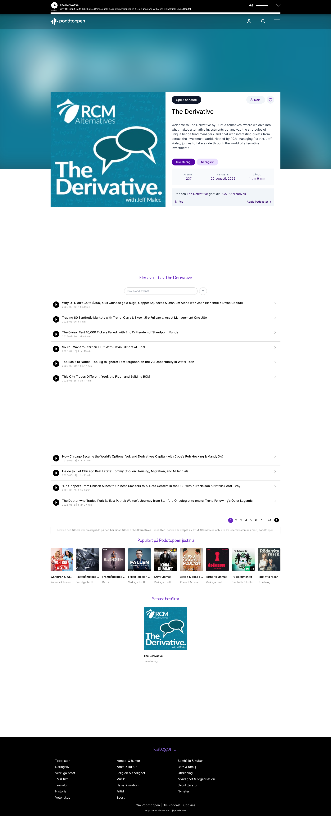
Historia (60, 791)
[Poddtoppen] (68, 21)
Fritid (120, 791)
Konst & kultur (126, 767)
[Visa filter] (203, 291)
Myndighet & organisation (196, 779)
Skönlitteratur (187, 785)
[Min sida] (249, 21)
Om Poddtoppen (148, 805)
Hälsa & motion (127, 785)
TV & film (61, 779)
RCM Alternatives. (234, 194)
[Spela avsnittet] (56, 304)
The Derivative (197, 194)
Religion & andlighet (130, 773)
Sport (120, 797)
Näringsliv (207, 162)
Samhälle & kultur (190, 761)
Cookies (189, 805)
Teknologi (62, 785)
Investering (183, 162)
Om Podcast (171, 805)
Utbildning (185, 773)
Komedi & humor (128, 761)
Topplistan (62, 761)
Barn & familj (187, 767)
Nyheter (183, 791)
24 (269, 520)
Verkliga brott (65, 773)
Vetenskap (62, 797)
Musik (120, 779)
